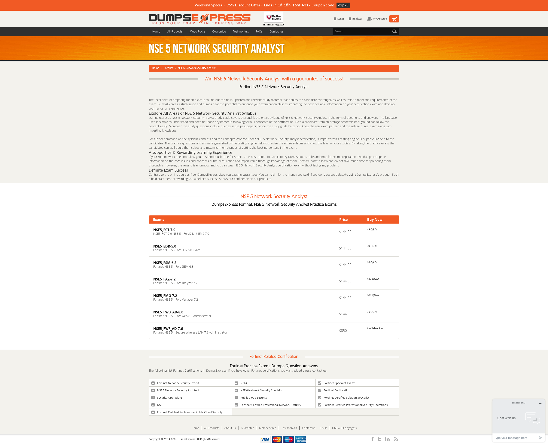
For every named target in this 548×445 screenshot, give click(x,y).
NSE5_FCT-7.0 (164, 230)
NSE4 (243, 383)
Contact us (276, 31)
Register (357, 19)
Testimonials (241, 31)
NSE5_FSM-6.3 (164, 263)
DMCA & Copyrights (344, 428)
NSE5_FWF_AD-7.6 (168, 329)
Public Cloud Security (253, 397)
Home (156, 31)
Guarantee (219, 31)
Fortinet (168, 68)
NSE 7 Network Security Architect (178, 390)
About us (230, 428)
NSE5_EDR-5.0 (164, 246)
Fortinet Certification (337, 390)
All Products (174, 31)
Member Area (267, 428)
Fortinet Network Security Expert (178, 383)
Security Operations (169, 397)
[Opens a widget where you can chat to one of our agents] (519, 421)
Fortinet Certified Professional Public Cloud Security (190, 412)
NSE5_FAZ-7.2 (164, 279)
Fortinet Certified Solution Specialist (346, 397)
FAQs (259, 31)
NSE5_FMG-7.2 (165, 296)
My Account (380, 19)
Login (340, 19)
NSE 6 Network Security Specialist (261, 390)
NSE (159, 405)
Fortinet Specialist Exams (339, 383)
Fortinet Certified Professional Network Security (270, 405)
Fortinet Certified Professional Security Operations (356, 405)
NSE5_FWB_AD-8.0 (168, 312)
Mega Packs (197, 31)
